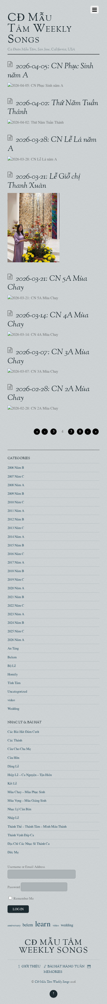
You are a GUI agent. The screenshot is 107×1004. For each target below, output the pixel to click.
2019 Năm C (16, 579)
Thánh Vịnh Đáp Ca (21, 835)
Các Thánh (15, 740)
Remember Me (23, 898)
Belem (12, 657)
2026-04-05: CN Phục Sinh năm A (50, 71)
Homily (13, 674)
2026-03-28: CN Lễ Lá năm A (52, 145)
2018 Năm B (16, 570)
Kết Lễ (12, 783)
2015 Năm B (16, 545)
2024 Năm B (16, 622)
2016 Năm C (16, 553)
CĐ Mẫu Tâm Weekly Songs (52, 982)
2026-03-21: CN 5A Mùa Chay (47, 283)
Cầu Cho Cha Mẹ (19, 748)
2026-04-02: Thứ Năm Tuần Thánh (53, 108)
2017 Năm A (16, 562)
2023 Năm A (16, 614)
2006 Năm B (16, 467)
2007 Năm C (16, 476)
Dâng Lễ (13, 766)
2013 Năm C (16, 527)
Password (14, 887)
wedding (67, 924)
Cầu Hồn (13, 757)
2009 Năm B (16, 493)
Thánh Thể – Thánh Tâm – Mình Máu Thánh (37, 826)
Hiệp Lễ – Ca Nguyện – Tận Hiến (30, 774)
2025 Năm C (16, 631)
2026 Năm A (16, 639)
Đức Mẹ (13, 852)
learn (43, 923)
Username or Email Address (26, 866)
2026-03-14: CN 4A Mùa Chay (48, 320)
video (11, 700)
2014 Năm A (16, 536)
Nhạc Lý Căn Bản (19, 809)
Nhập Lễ (13, 817)
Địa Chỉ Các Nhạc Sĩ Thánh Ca (29, 843)
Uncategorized (17, 691)
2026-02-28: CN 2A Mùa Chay (49, 394)
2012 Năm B (16, 519)
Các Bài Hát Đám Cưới (23, 731)
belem (28, 925)
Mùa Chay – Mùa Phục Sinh (26, 791)
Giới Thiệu (31, 966)
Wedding (13, 708)
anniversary (14, 925)
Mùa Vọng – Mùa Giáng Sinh (27, 800)
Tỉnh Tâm (14, 682)
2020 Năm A (16, 588)
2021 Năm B (16, 596)
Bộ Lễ (12, 665)
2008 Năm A (16, 485)
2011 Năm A (16, 510)
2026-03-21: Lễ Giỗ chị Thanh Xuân (44, 181)
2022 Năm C (16, 605)
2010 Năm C (16, 502)
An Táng (13, 648)
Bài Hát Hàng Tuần (65, 966)
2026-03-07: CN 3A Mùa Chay (48, 357)
